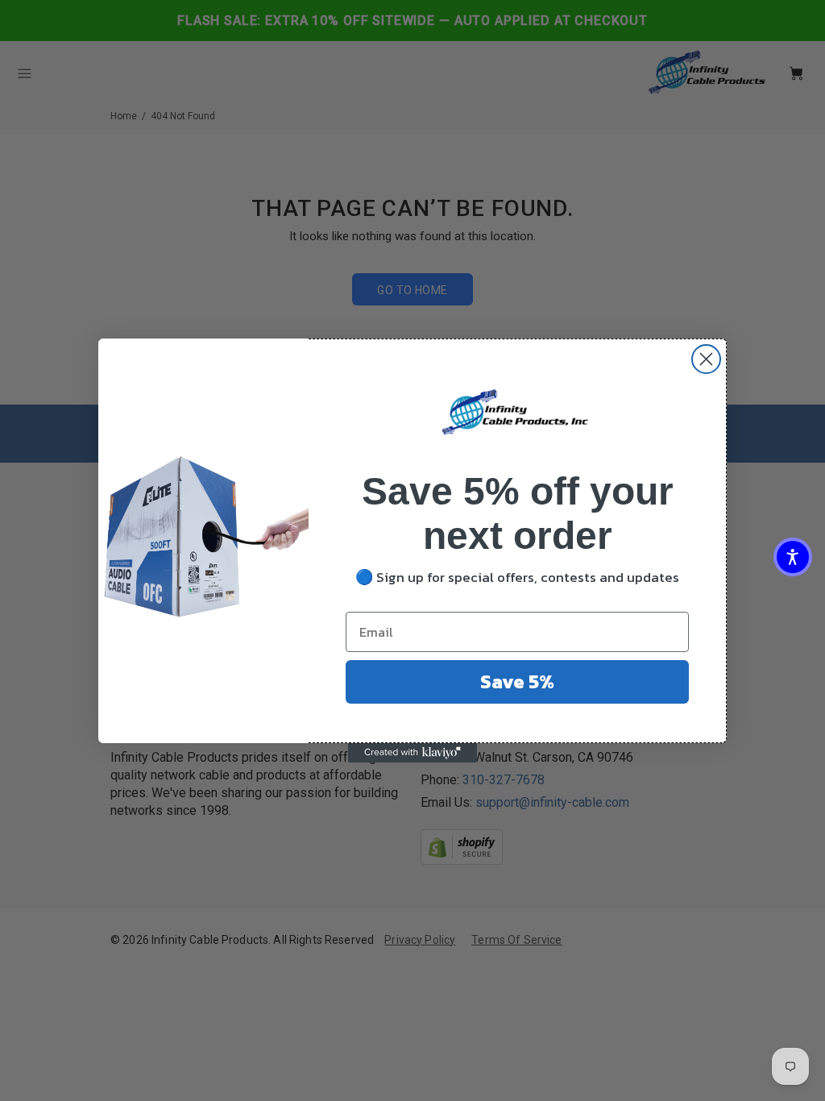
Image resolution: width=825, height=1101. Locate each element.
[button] (792, 557)
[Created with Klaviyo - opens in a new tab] (412, 752)
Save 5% (517, 681)
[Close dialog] (706, 359)
